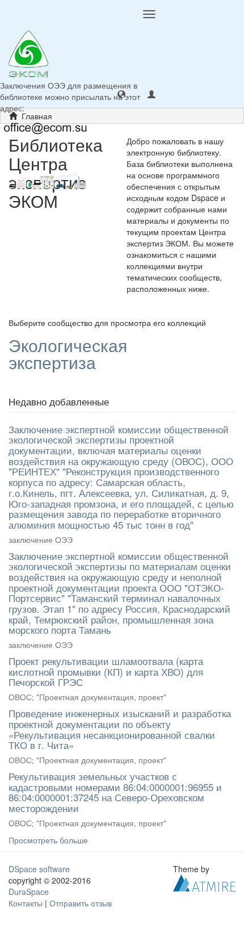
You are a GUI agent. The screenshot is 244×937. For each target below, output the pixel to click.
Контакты (26, 903)
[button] (121, 93)
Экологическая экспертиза (68, 354)
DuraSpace (29, 891)
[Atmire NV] (204, 881)
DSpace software (39, 869)
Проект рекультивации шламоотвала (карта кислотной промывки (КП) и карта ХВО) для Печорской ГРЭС (106, 671)
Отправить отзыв (80, 903)
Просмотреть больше (48, 840)
